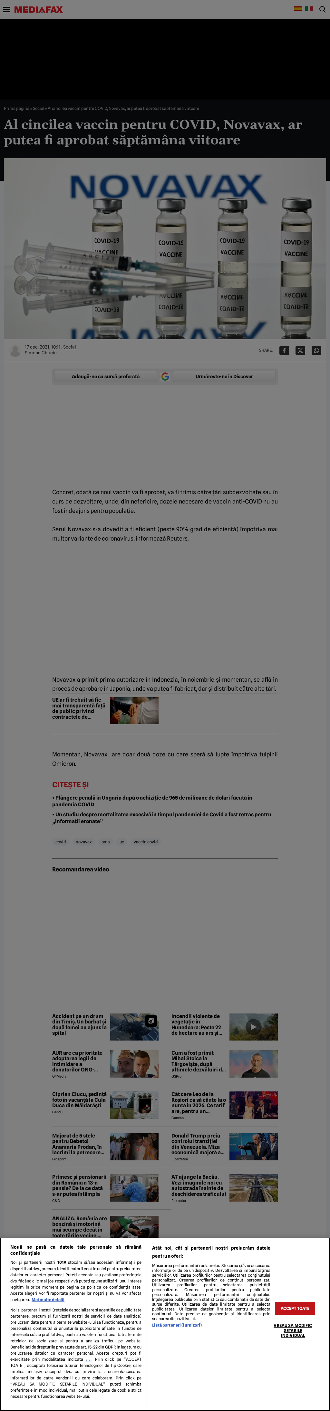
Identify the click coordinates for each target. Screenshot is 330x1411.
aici (89, 1359)
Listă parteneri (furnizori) (176, 1325)
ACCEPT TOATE (295, 1308)
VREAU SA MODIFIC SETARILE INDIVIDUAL (293, 1330)
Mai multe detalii (48, 1299)
